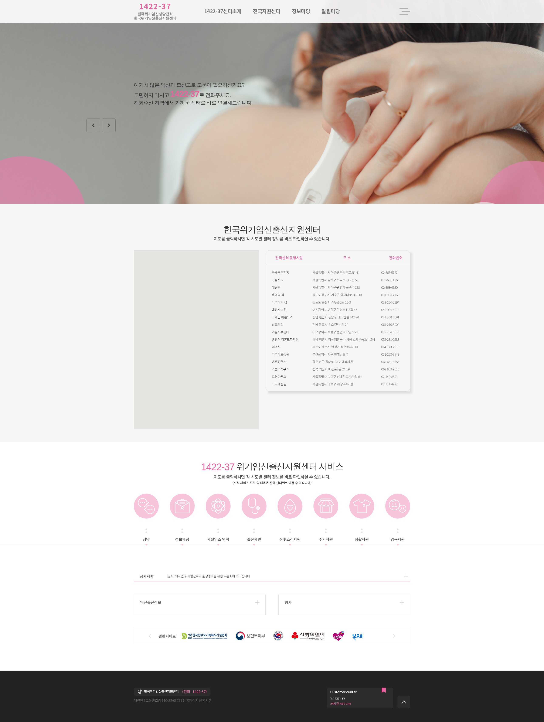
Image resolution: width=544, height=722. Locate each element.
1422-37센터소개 (223, 11)
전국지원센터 (266, 11)
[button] (228, 339)
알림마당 (331, 11)
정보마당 (301, 11)
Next (109, 125)
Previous (93, 125)
